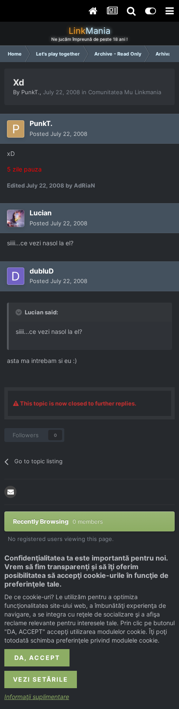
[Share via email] (10, 492)
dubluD (42, 271)
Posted (58, 133)
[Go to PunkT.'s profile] (15, 129)
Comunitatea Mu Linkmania (124, 92)
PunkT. (30, 92)
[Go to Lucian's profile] (15, 218)
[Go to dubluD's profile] (15, 276)
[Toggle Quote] (19, 312)
